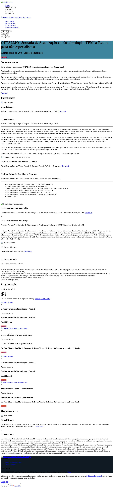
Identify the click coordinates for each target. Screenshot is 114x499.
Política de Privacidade (13, 462)
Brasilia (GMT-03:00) (42, 299)
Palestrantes (9, 21)
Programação (10, 23)
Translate (17, 486)
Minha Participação (12, 27)
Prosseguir (4, 482)
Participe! (4, 93)
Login (7, 6)
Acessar (3, 326)
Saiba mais (62, 111)
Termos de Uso (10, 464)
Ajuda (69, 472)
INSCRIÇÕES (10, 25)
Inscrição (4, 57)
